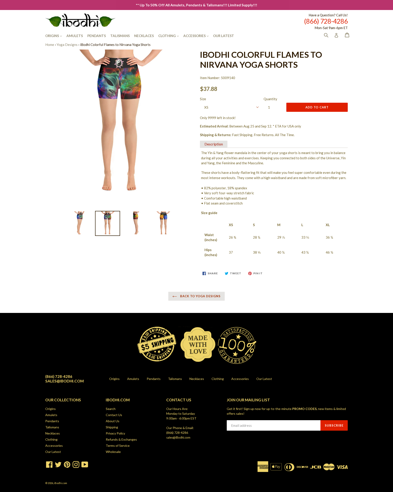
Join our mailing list (248, 400)
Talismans (120, 36)
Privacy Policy (115, 433)
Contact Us (114, 415)
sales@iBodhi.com (178, 437)
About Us (112, 421)
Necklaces (144, 36)
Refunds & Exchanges (121, 439)
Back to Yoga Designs (200, 296)
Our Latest (223, 36)
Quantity (270, 99)
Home (49, 44)
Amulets (74, 36)
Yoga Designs (67, 44)
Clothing (170, 35)
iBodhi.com (60, 483)
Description (213, 144)
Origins (55, 35)
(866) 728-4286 (177, 433)
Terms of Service (118, 445)
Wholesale (113, 452)
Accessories (198, 35)
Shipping (112, 427)
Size (203, 99)
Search (111, 409)
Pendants (96, 36)
